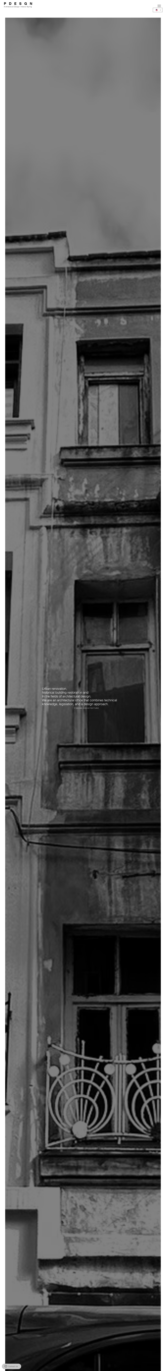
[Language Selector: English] (157, 10)
